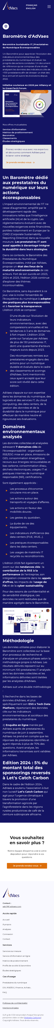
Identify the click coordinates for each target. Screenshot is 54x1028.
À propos (7, 924)
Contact (6, 939)
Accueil (6, 920)
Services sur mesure (12, 951)
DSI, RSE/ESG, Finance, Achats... (17, 987)
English (30, 8)
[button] (48, 6)
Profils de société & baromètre (17, 965)
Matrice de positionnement (18, 132)
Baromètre (9, 135)
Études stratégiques (14, 141)
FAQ (5, 992)
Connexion (8, 934)
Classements (10, 138)
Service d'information (14, 129)
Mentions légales (11, 1008)
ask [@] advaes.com (12, 906)
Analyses (7, 929)
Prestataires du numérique (15, 982)
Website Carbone (32, 1017)
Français (31, 5)
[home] (10, 5)
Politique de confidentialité (15, 1003)
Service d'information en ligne (16, 956)
